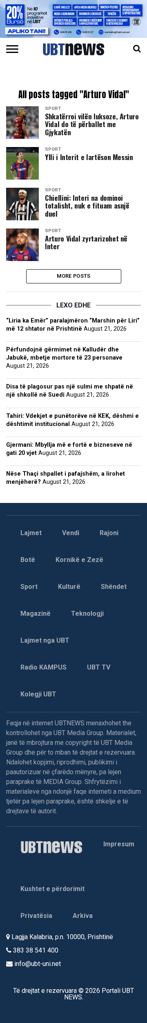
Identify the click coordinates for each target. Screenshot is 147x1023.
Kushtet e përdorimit (52, 889)
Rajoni (109, 533)
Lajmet (31, 533)
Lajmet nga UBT (44, 640)
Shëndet (114, 587)
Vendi (70, 533)
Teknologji (87, 613)
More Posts (74, 276)
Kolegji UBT (38, 694)
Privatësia (36, 916)
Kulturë (69, 587)
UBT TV (98, 667)
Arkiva (83, 916)
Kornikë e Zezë (79, 560)
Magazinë (35, 613)
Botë (27, 560)
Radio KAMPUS (43, 667)
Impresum (118, 844)
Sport (29, 587)
